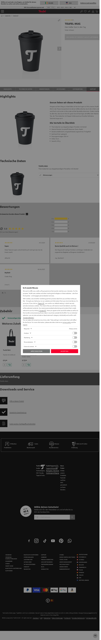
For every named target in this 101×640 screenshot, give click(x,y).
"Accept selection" (28, 317)
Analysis (26, 333)
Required (26, 328)
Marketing (27, 337)
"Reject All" (41, 303)
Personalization (28, 342)
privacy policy (67, 322)
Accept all (64, 351)
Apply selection (36, 351)
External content (29, 346)
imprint (25, 325)
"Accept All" (42, 310)
